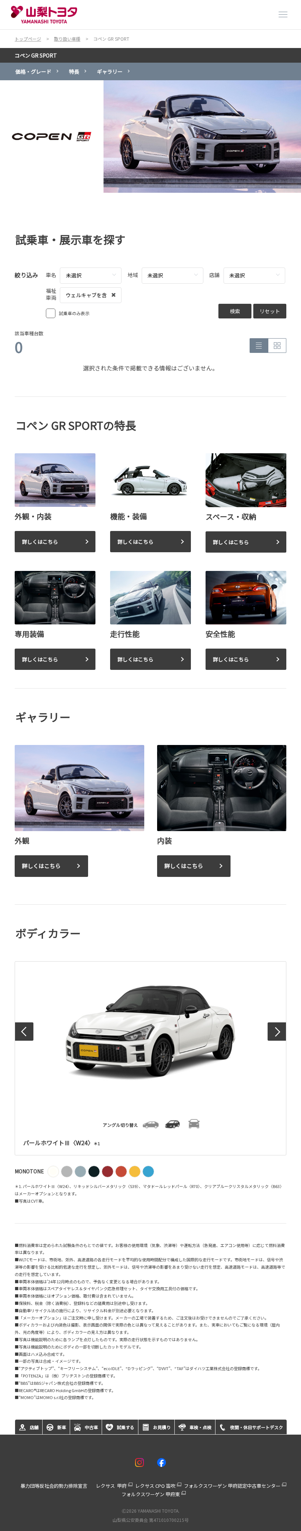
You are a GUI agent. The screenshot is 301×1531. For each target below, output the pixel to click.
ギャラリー (110, 71)
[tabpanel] (150, 136)
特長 (74, 71)
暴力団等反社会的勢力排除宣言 (54, 1485)
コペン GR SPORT (36, 55)
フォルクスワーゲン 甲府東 (151, 1494)
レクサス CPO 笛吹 (155, 1485)
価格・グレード (33, 71)
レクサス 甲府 (111, 1485)
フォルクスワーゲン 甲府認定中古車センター (232, 1485)
